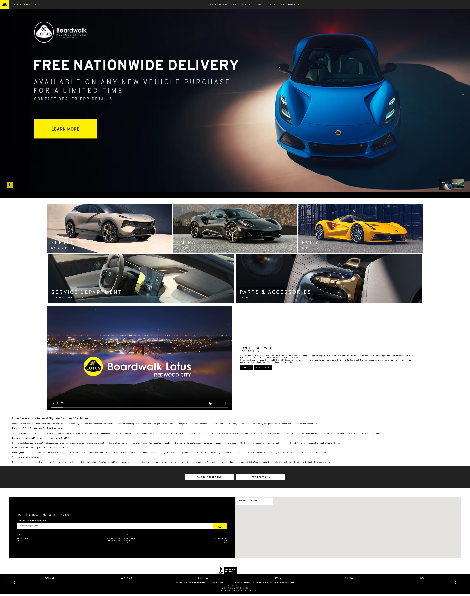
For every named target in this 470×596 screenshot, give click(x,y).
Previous (445, 184)
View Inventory (262, 367)
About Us (247, 367)
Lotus (27, 4)
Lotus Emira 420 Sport (218, 5)
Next (458, 184)
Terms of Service (214, 582)
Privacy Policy (228, 582)
